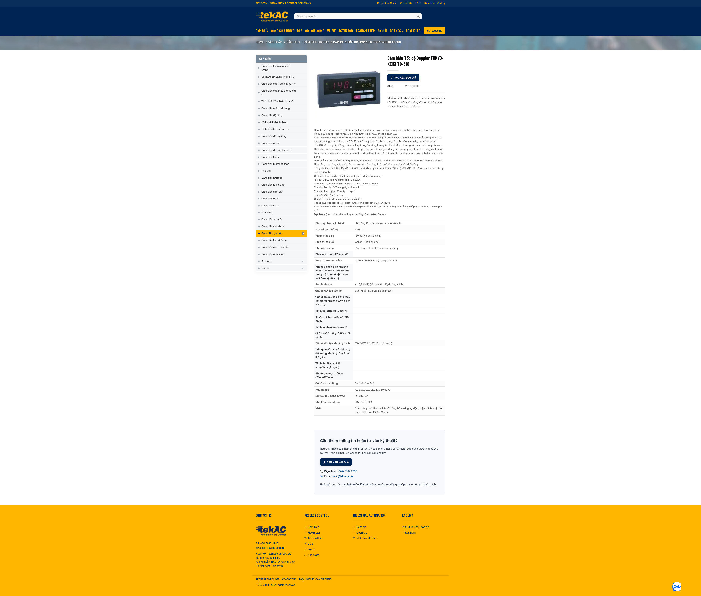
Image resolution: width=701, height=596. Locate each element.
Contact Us (406, 3)
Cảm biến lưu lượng (272, 184)
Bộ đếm (382, 30)
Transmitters (315, 538)
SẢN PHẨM (275, 42)
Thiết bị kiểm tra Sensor (275, 129)
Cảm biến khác (270, 156)
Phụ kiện (266, 170)
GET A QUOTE (434, 30)
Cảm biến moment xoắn (275, 163)
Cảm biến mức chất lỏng (275, 108)
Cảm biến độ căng (272, 115)
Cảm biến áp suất (271, 219)
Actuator (345, 30)
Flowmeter (314, 532)
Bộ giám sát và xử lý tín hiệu (277, 76)
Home (260, 42)
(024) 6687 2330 (347, 471)
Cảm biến (262, 30)
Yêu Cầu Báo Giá (403, 77)
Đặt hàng (410, 532)
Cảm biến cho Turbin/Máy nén (278, 83)
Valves (312, 549)
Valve (331, 30)
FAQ (418, 3)
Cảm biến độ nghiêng (273, 136)
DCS (299, 30)
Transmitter (365, 30)
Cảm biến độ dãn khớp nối (276, 149)
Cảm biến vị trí (269, 205)
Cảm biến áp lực (270, 143)
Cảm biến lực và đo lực (274, 240)
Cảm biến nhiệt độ (272, 177)
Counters (361, 532)
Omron (265, 267)
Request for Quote (387, 3)
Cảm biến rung (270, 198)
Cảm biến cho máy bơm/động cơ (278, 92)
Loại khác (413, 30)
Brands (395, 30)
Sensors (361, 526)
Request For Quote (267, 579)
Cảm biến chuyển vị (272, 226)
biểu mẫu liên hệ (357, 484)
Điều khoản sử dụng (434, 3)
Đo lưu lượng (314, 30)
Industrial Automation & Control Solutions (283, 3)
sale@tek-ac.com (343, 476)
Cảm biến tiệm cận (272, 191)
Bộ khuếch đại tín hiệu (274, 122)
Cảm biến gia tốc (316, 42)
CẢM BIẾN (293, 42)
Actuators (313, 554)
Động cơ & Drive (282, 30)
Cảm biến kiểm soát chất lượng (275, 67)
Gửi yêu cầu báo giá (417, 526)
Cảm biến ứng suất (272, 254)
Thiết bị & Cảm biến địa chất (277, 101)
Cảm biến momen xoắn (274, 247)
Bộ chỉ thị (266, 212)
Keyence (266, 261)
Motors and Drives (367, 538)
